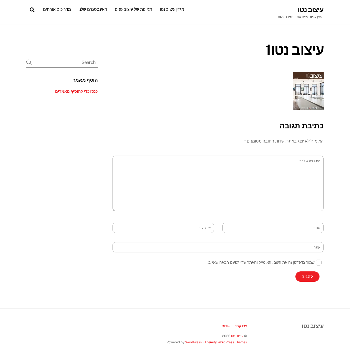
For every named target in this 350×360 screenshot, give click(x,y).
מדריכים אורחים (57, 9)
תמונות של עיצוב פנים (133, 9)
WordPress (193, 342)
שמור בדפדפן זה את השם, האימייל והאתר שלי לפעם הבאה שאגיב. (261, 262)
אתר (317, 247)
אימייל (205, 228)
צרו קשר (241, 326)
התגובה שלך (310, 161)
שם (317, 228)
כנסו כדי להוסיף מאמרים (76, 91)
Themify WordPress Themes (225, 342)
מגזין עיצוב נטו (172, 9)
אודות (226, 326)
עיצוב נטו (237, 336)
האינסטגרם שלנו (92, 9)
